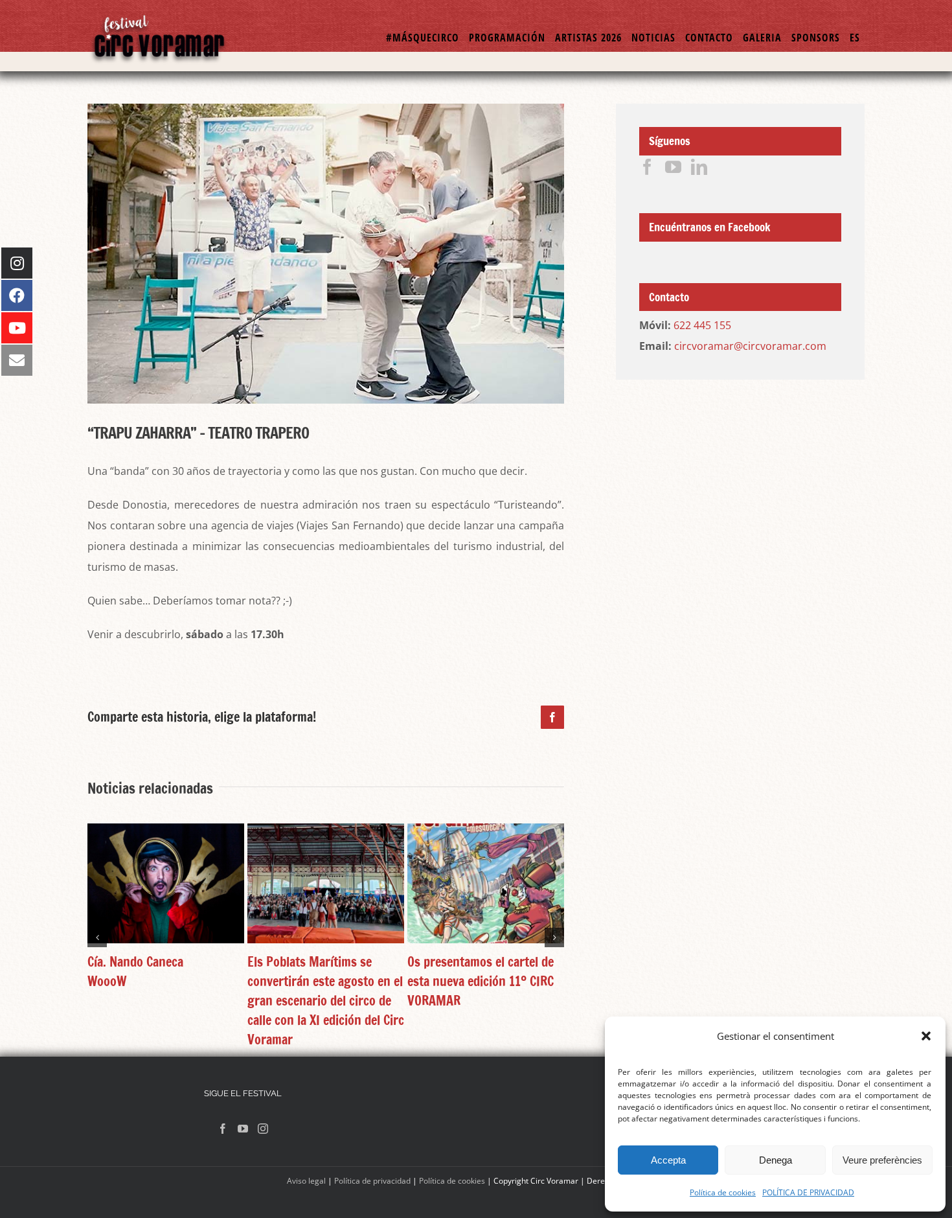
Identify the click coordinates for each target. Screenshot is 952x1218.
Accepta (668, 1160)
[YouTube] (673, 167)
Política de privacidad (372, 1180)
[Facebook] (647, 167)
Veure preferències (882, 1160)
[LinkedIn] (699, 167)
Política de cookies (723, 1192)
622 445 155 (702, 325)
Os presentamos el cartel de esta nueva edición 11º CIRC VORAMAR (480, 981)
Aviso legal (306, 1180)
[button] (926, 1035)
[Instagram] (263, 1128)
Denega (775, 1160)
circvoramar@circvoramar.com (750, 346)
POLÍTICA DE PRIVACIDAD (808, 1192)
